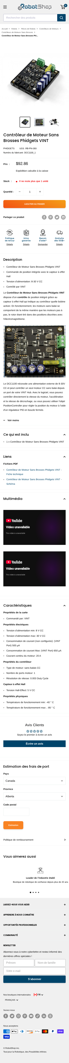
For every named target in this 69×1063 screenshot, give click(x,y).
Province (8, 789)
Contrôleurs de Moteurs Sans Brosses (17, 32)
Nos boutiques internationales (17, 995)
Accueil (5, 29)
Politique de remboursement (18, 839)
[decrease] (19, 191)
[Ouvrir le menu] (5, 7)
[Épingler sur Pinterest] (50, 217)
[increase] (40, 191)
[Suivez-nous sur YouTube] (31, 1016)
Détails (10, 244)
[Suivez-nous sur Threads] (50, 1016)
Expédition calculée (26, 170)
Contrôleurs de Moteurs (49, 29)
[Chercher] (61, 17)
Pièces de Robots (28, 29)
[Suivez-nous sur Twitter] (12, 1016)
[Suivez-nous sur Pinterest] (24, 1016)
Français (10, 1000)
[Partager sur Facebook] (44, 217)
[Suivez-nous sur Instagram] (18, 1016)
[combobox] (30, 17)
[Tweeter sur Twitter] (57, 217)
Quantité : (8, 191)
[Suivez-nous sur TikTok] (37, 1016)
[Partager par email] (63, 217)
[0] (63, 7)
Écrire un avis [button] (34, 743)
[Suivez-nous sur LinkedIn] (44, 1016)
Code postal (9, 804)
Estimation (13, 825)
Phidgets (9, 148)
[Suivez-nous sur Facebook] (5, 1016)
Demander (43, 244)
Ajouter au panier (34, 204)
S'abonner (34, 979)
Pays (6, 773)
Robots (14, 29)
